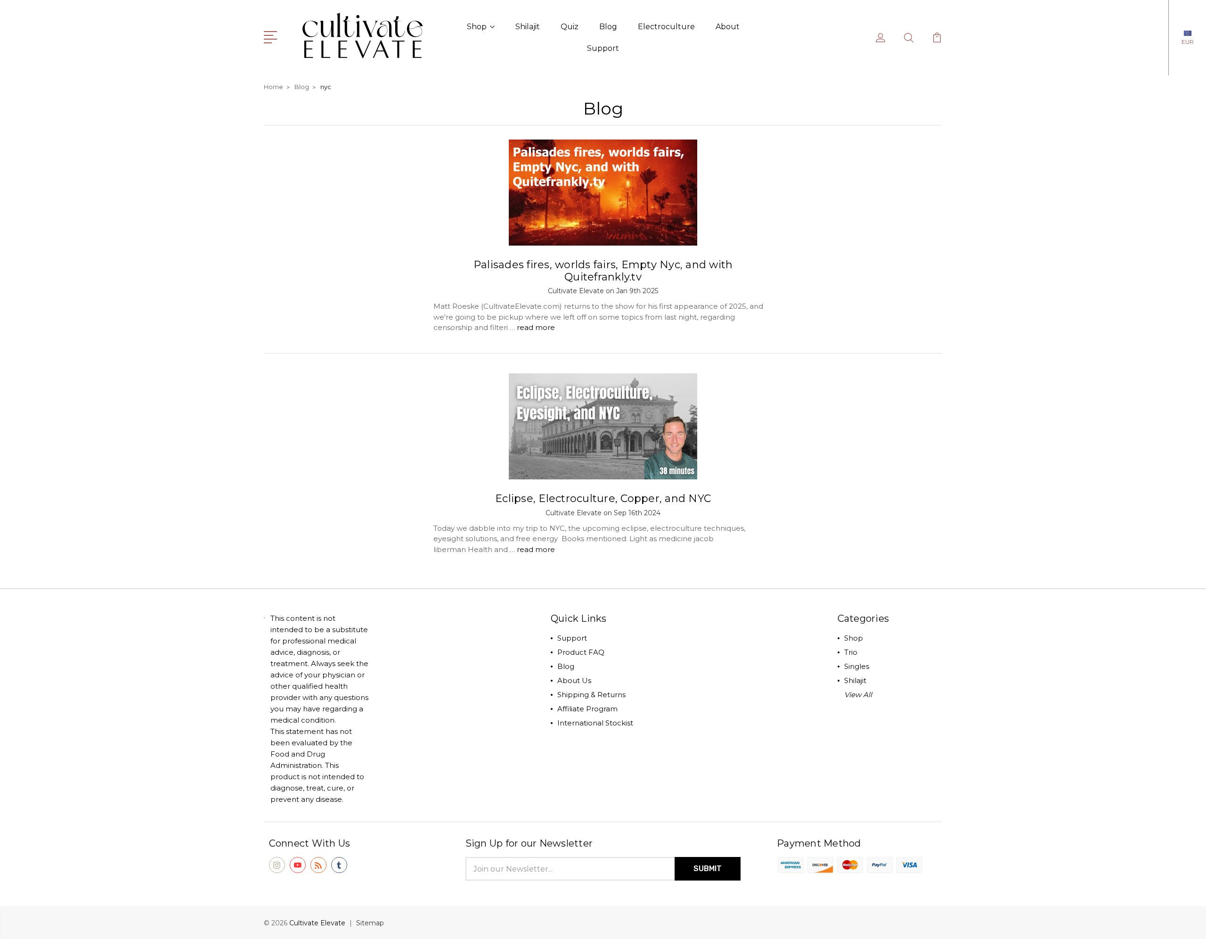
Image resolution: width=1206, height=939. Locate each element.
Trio (850, 652)
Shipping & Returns (591, 694)
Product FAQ (580, 652)
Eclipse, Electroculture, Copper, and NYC (603, 498)
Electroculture (666, 26)
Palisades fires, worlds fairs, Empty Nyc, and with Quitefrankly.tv (603, 270)
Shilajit (527, 26)
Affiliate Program (587, 708)
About (728, 26)
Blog (608, 26)
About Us (574, 680)
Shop (477, 26)
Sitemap (370, 923)
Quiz (570, 26)
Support (603, 48)
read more (536, 327)
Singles (856, 666)
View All (858, 694)
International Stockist (595, 722)
